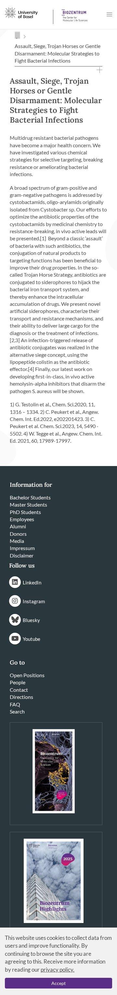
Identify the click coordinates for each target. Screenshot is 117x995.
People (17, 682)
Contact (19, 690)
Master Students (28, 504)
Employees (22, 519)
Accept (58, 983)
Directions (21, 697)
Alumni (18, 526)
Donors (18, 534)
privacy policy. (57, 969)
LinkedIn (32, 582)
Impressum (22, 548)
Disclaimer (21, 555)
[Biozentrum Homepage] (73, 13)
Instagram (34, 601)
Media (17, 541)
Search (17, 711)
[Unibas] (28, 12)
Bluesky (31, 620)
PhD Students (25, 512)
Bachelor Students (30, 497)
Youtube (31, 639)
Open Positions (27, 675)
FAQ (15, 704)
